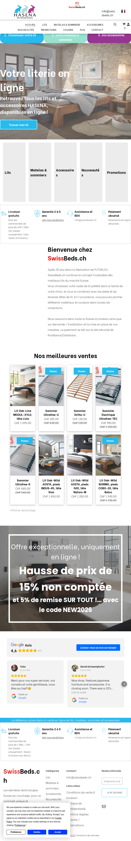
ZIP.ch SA (70, 835)
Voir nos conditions (53, 220)
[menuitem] (30, 24)
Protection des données (88, 835)
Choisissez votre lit (22, 34)
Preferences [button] (20, 825)
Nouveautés (53, 799)
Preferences (16, 832)
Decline (37, 832)
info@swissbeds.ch (108, 13)
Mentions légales (77, 814)
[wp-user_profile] (128, 25)
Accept (58, 832)
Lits (48, 777)
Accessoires (53, 794)
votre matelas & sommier (67, 37)
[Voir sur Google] (14, 668)
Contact (71, 770)
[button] (7, 684)
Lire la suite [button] (78, 692)
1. (5, 34)
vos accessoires (113, 34)
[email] (103, 807)
